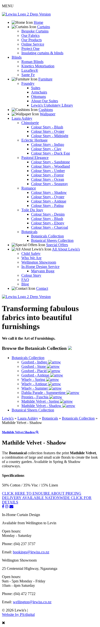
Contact (42, 288)
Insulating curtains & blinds (42, 53)
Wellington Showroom (38, 262)
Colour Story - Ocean (47, 179)
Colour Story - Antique (48, 201)
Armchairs (39, 92)
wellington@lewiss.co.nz (32, 602)
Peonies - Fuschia (35, 397)
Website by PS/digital (18, 614)
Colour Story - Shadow (49, 192)
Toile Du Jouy (32, 210)
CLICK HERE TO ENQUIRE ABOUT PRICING (41, 493)
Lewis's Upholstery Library (52, 105)
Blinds (17, 57)
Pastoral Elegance (35, 158)
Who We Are (31, 258)
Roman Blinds (32, 62)
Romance (28, 188)
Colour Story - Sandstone (50, 162)
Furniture (45, 79)
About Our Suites (44, 101)
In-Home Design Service (40, 267)
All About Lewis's (66, 249)
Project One (30, 49)
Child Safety (31, 253)
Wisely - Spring (33, 379)
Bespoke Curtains (35, 31)
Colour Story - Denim (48, 214)
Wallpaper (47, 114)
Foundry (27, 83)
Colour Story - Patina (47, 206)
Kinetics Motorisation (37, 66)
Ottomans (38, 96)
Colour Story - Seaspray (49, 184)
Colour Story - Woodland (50, 166)
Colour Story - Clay (46, 149)
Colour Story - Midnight (49, 136)
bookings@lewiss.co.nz (31, 552)
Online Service (32, 44)
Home (38, 22)
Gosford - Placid (34, 371)
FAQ (25, 280)
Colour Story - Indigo (47, 144)
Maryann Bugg (42, 271)
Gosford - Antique (35, 375)
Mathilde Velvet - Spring (40, 401)
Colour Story (31, 275)
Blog (25, 284)
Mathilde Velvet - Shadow (41, 406)
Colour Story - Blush (47, 127)
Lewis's (8, 418)
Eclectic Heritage (34, 140)
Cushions (46, 110)
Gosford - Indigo (34, 362)
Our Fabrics (30, 35)
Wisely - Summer (35, 388)
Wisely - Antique (34, 384)
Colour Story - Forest (47, 175)
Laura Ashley (22, 118)
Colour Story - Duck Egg (50, 153)
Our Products (31, 40)
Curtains (43, 27)
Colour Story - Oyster (47, 131)
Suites (35, 88)
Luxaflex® (29, 70)
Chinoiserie (30, 123)
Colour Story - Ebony (47, 223)
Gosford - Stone (34, 366)
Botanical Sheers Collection (52, 240)
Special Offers (57, 245)
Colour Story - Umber (48, 171)
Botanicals (29, 232)
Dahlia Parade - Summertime (44, 393)
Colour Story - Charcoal (49, 227)
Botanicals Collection (47, 236)
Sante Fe (28, 75)
